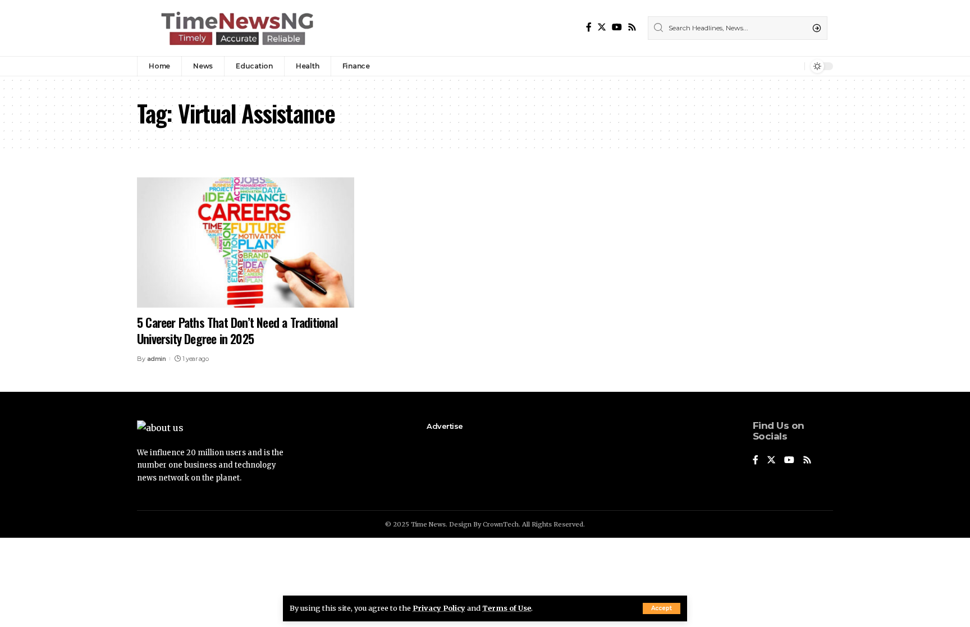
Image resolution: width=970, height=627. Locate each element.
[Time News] (237, 28)
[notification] (793, 66)
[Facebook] (588, 27)
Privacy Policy (439, 607)
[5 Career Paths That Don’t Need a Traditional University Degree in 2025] (245, 242)
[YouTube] (617, 27)
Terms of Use (506, 607)
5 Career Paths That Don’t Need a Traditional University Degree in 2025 (237, 330)
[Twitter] (601, 27)
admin (156, 359)
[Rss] (632, 27)
